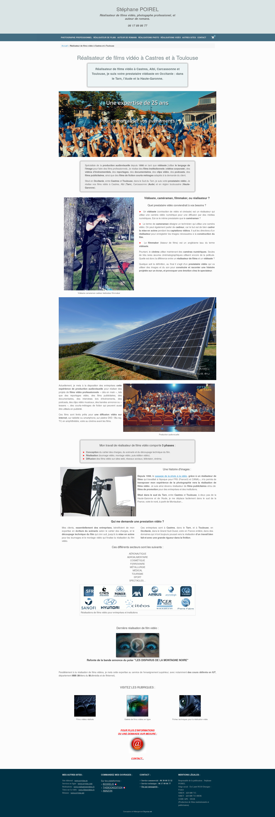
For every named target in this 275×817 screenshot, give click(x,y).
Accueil (65, 45)
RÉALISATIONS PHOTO (148, 37)
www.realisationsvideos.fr (84, 787)
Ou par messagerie (149, 787)
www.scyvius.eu (81, 780)
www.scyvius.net (77, 793)
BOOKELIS (108, 784)
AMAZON (107, 790)
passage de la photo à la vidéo (171, 475)
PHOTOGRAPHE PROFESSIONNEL (76, 37)
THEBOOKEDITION (112, 787)
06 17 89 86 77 (137, 25)
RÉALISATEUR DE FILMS (104, 37)
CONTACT (201, 37)
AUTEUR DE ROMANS (127, 37)
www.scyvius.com (85, 783)
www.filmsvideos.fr (86, 790)
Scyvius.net (147, 811)
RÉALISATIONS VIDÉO (171, 37)
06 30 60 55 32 (166, 780)
